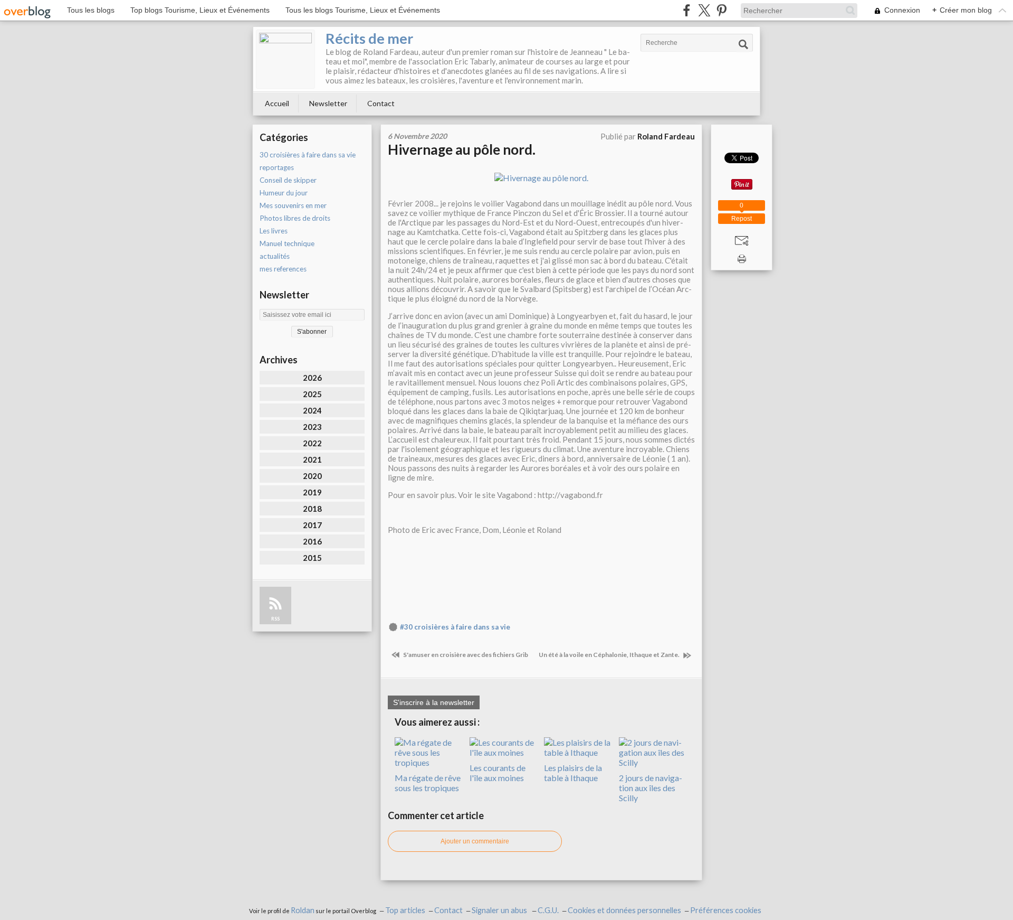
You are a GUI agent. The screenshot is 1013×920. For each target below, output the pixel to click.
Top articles (405, 910)
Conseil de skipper (288, 180)
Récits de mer (369, 38)
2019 (312, 492)
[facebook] (686, 10)
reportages (277, 167)
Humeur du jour (284, 193)
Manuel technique (287, 243)
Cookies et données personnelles (624, 910)
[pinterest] (721, 10)
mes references (283, 269)
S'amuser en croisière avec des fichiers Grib (465, 655)
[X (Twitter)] (704, 10)
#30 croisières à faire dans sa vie (455, 627)
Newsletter (328, 103)
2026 (312, 377)
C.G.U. (548, 910)
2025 (312, 394)
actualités (275, 256)
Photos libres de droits (295, 218)
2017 (312, 525)
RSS (275, 619)
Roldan (302, 910)
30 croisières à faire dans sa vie (308, 155)
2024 (312, 410)
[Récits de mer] (285, 59)
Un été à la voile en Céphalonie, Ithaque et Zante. (610, 655)
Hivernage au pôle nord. (462, 149)
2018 (312, 508)
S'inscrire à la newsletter (433, 702)
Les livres (274, 231)
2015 (312, 557)
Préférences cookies (725, 910)
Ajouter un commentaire (475, 841)
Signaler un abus (500, 910)
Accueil (277, 103)
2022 (312, 443)
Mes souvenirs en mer (293, 205)
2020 (312, 476)
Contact (381, 103)
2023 (312, 426)
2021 (312, 459)
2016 (312, 541)
